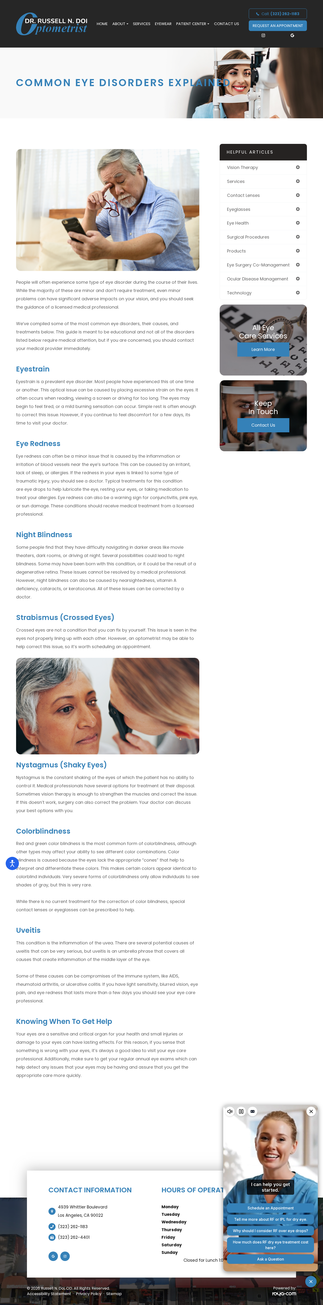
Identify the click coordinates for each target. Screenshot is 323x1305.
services (236, 181)
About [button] (118, 24)
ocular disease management (257, 279)
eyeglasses (238, 209)
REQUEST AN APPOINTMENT (278, 25)
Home (102, 24)
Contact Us (226, 24)
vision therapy (242, 167)
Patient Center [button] (191, 24)
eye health (238, 223)
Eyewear (163, 24)
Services (141, 24)
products (236, 251)
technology (239, 293)
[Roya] (284, 1294)
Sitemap (114, 1293)
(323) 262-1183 (73, 1226)
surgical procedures (248, 237)
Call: (280, 14)
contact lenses (243, 195)
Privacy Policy (88, 1293)
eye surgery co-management (258, 265)
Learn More (263, 349)
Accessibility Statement (49, 1293)
